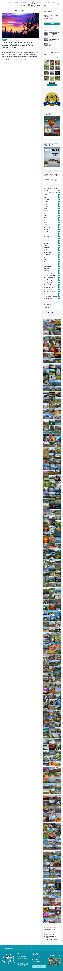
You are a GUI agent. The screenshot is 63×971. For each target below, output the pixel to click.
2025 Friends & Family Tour (23, 947)
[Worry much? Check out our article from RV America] (46, 62)
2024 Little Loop (39, 947)
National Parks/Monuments (8, 948)
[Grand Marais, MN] (57, 67)
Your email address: (48, 18)
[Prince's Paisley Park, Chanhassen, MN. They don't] (57, 73)
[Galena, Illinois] (52, 78)
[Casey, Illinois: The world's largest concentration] (57, 78)
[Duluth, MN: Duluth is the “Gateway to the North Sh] (52, 73)
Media (38, 5)
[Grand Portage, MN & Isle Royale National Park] (46, 73)
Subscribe (44, 5)
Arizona (4, 39)
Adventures (15, 2)
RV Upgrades (47, 2)
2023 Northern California (54, 947)
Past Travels (23, 2)
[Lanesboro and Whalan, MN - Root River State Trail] (46, 78)
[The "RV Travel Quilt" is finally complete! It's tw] (52, 62)
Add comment (11, 49)
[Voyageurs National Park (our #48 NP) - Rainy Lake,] (52, 67)
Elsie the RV (39, 2)
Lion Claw (27, 968)
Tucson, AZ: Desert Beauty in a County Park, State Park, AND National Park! (18, 45)
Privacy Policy (23, 965)
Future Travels (22, 5)
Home (10, 2)
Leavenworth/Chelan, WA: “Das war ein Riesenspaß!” (54, 33)
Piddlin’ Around (48, 932)
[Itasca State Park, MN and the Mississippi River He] (46, 67)
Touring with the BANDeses (50, 939)
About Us (54, 2)
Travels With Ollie (48, 941)
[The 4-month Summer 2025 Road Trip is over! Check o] (57, 62)
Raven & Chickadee (49, 934)
